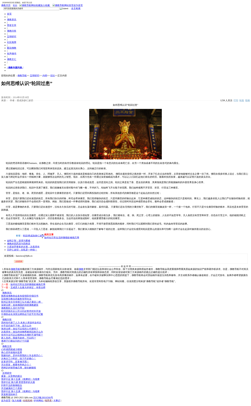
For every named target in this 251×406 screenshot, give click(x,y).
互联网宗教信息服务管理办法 (16, 299)
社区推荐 (11, 42)
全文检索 (75, 8)
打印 (236, 100)
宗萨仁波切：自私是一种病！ (22, 250)
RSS (15, 5)
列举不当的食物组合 (11, 385)
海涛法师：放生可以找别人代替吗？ (19, 328)
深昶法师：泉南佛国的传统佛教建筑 (19, 305)
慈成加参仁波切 (36, 235)
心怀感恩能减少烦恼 (11, 349)
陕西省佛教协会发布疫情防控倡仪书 (19, 296)
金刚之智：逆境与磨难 (18, 240)
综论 (52, 75)
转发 (241, 100)
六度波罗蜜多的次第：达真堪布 (23, 246)
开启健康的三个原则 (11, 388)
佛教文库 (7, 346)
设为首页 (78, 5)
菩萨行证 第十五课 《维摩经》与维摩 (20, 379)
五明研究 (11, 36)
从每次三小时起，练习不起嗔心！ (18, 358)
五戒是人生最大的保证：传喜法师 (27, 287)
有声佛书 (11, 53)
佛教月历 (5, 5)
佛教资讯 (11, 19)
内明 (44, 75)
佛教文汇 (11, 59)
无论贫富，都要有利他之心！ (16, 364)
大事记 (56, 400)
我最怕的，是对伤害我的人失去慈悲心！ (22, 355)
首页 (9, 14)
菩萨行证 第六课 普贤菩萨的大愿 (18, 382)
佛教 (81, 269)
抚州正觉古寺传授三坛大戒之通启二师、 (22, 302)
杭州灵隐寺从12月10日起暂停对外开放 (21, 311)
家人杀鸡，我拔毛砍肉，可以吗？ (18, 338)
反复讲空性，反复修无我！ (15, 361)
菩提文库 (11, 25)
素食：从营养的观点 (11, 376)
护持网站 (39, 400)
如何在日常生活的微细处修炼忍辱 (61, 237)
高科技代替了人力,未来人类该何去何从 (21, 322)
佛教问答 (11, 31)
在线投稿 (18, 261)
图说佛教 (11, 48)
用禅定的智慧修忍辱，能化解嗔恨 (18, 367)
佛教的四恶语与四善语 (18, 243)
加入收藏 (45, 5)
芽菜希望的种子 (9, 394)
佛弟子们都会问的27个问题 (15, 341)
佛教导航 (22, 75)
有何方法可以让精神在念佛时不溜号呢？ (22, 335)
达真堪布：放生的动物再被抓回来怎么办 (22, 332)
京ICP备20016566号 (43, 397)
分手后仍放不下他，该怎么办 (16, 325)
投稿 (247, 100)
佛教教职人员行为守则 (12, 308)
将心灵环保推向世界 (11, 352)
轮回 (25, 235)
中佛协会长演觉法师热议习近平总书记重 (22, 314)
